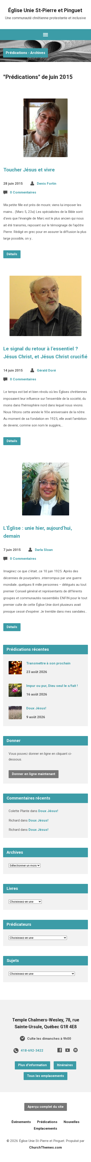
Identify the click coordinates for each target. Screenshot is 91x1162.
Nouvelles (72, 1122)
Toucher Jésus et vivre (29, 170)
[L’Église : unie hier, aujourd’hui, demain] (45, 512)
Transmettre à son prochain (48, 663)
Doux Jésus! (36, 708)
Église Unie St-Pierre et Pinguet (45, 10)
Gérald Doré (46, 370)
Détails (12, 254)
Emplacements (45, 1128)
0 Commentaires (23, 192)
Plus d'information (32, 1065)
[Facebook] (59, 1050)
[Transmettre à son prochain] (15, 671)
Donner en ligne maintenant (33, 774)
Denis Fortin (46, 184)
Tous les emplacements (45, 1076)
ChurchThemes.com (45, 1147)
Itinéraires (65, 1065)
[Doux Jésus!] (15, 716)
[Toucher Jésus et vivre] (45, 154)
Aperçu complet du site (46, 1107)
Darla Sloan (44, 550)
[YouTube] (67, 1050)
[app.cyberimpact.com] (75, 1050)
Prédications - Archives (25, 53)
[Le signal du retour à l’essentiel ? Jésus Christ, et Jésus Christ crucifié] (45, 333)
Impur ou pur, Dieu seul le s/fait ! (52, 686)
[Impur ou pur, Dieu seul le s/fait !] (15, 694)
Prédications (47, 1122)
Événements (21, 1122)
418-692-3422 (32, 1050)
